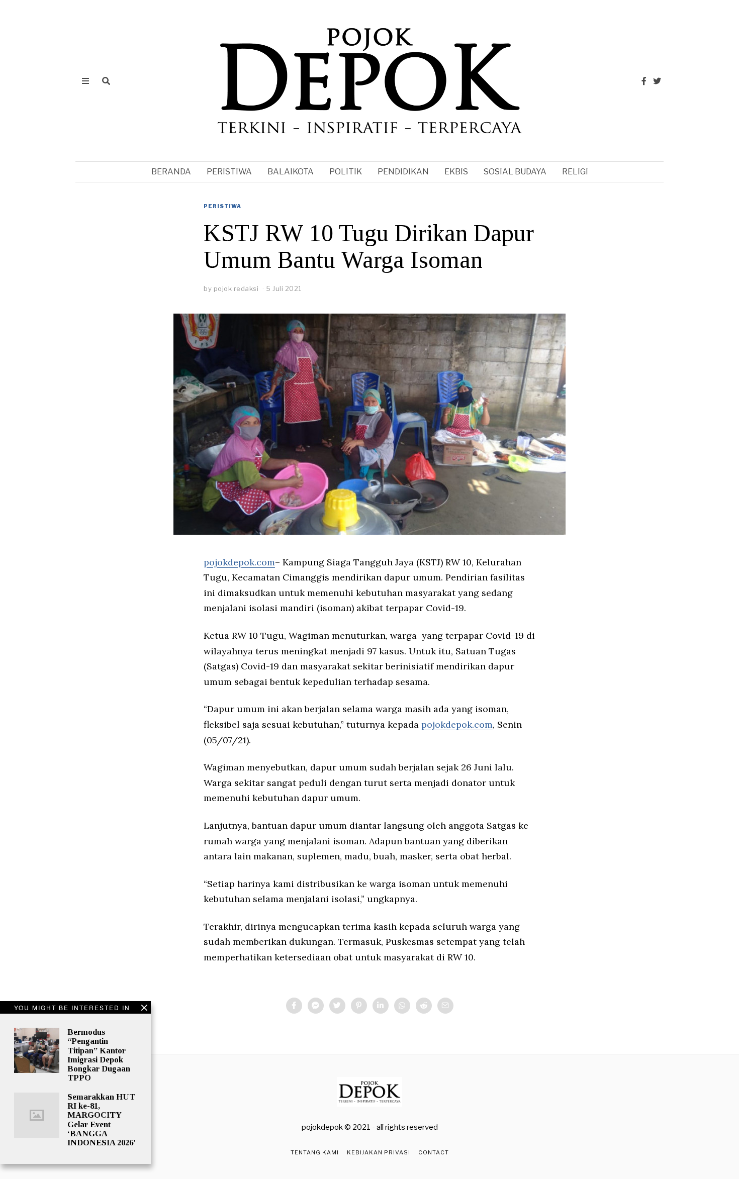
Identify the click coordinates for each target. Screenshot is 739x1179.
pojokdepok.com (239, 562)
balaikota (290, 171)
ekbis (456, 171)
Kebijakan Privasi (378, 1152)
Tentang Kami (315, 1152)
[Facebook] (644, 81)
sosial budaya (515, 171)
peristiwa (229, 171)
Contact (433, 1152)
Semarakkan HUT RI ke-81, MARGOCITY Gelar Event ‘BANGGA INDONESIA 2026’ (101, 1119)
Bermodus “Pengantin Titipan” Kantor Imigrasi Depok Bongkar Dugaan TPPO (98, 1055)
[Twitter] (657, 81)
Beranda (171, 171)
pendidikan (403, 171)
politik (345, 171)
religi (575, 171)
